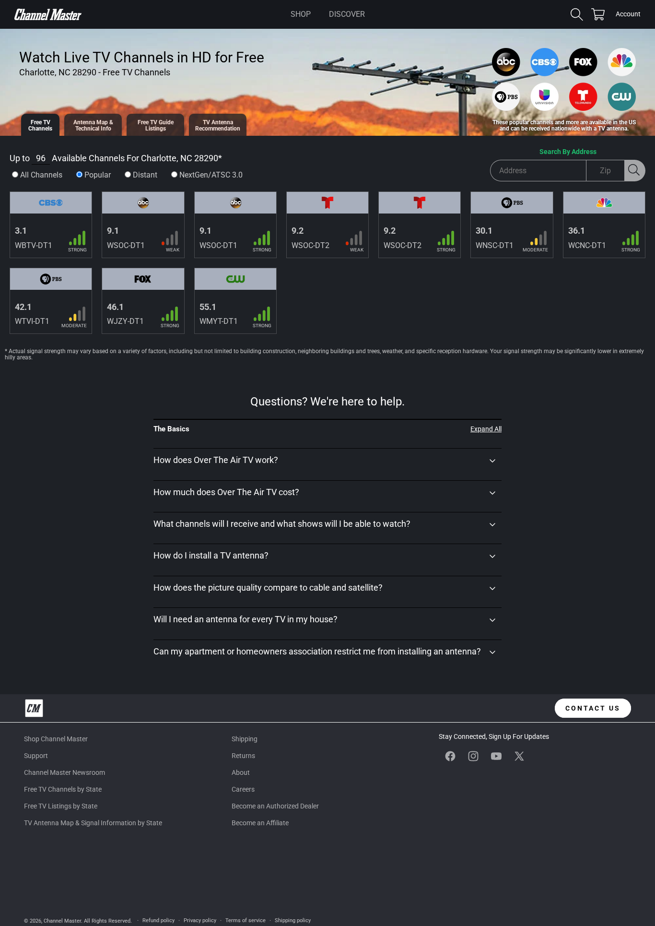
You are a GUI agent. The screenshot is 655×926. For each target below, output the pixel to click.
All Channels (41, 174)
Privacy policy (200, 920)
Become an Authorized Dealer (275, 806)
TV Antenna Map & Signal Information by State (93, 823)
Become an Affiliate (260, 823)
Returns (243, 756)
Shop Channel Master (56, 739)
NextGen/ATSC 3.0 (211, 174)
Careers (243, 789)
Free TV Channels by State (63, 789)
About (241, 772)
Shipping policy (293, 920)
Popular (97, 174)
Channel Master (62, 921)
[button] (300, 14)
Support (36, 756)
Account (628, 15)
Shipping (244, 739)
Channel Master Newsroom (64, 772)
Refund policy (158, 920)
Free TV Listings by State (60, 806)
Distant (145, 174)
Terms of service (245, 920)
